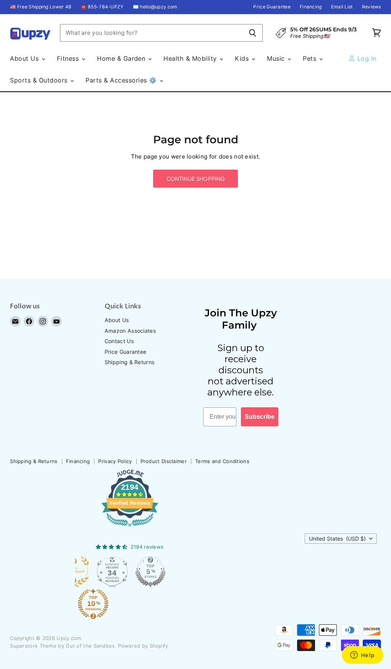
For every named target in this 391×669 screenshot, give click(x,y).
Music (277, 58)
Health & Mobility (191, 58)
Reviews (371, 7)
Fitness (69, 58)
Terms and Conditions (222, 461)
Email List (342, 7)
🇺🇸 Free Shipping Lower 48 (40, 7)
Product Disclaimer (164, 461)
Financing (311, 7)
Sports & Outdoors (39, 80)
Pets (310, 58)
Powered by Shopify (143, 646)
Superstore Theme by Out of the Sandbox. (63, 646)
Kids (242, 58)
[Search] (252, 33)
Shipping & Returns (129, 362)
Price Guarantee (272, 7)
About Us (25, 58)
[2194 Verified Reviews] (130, 528)
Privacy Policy (115, 461)
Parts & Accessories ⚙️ (122, 80)
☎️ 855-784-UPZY (102, 7)
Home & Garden (122, 58)
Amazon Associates (130, 330)
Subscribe (260, 416)
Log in (365, 58)
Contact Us (119, 341)
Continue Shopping (195, 178)
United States (337, 538)
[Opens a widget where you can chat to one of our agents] (362, 655)
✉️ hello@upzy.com (155, 7)
